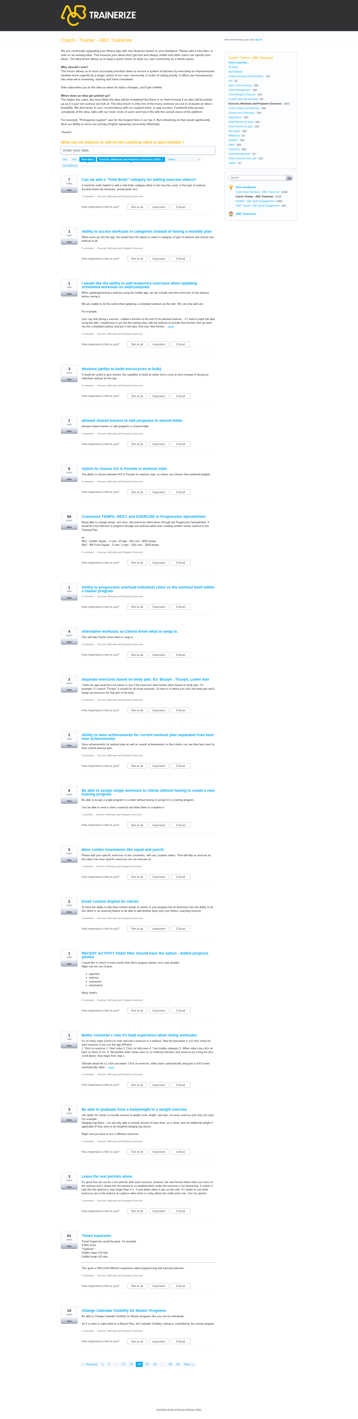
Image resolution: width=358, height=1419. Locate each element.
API (230, 80)
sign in (258, 39)
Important (160, 207)
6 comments (88, 552)
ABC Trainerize (246, 213)
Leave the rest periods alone (107, 1176)
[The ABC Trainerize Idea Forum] (98, 15)
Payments (234, 149)
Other (232, 144)
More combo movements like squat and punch (123, 850)
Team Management (239, 153)
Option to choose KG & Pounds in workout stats (124, 469)
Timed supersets (96, 1236)
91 (178, 1364)
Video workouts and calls (243, 158)
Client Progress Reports (242, 94)
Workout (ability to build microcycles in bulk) (121, 369)
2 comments (88, 1275)
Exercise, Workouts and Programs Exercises (120, 196)
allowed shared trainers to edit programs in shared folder (132, 420)
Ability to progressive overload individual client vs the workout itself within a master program (148, 589)
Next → (189, 1364)
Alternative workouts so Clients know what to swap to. (130, 631)
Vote (69, 190)
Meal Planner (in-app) (241, 121)
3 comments (88, 1331)
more (171, 326)
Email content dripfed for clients (110, 901)
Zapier (232, 163)
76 (155, 1364)
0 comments (88, 196)
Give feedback (246, 187)
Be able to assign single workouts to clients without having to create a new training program (148, 792)
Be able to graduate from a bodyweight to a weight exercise (134, 1109)
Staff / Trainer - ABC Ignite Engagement (258, 205)
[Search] (289, 177)
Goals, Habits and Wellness (244, 108)
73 (131, 1364)
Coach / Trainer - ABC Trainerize (255, 196)
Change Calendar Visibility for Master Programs (124, 1310)
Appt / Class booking (240, 85)
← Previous (89, 1364)
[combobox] (258, 177)
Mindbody (234, 135)
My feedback (70, 165)
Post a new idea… (239, 62)
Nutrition (233, 140)
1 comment (87, 814)
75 (147, 1364)
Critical (183, 207)
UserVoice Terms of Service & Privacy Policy (179, 1409)
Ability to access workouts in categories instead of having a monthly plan (147, 231)
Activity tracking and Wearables (246, 76)
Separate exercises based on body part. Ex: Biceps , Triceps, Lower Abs (145, 679)
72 (123, 1364)
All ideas (233, 67)
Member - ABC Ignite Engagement (255, 201)
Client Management (240, 90)
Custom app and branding (243, 99)
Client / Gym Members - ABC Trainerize (258, 192)
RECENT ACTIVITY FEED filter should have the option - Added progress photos (145, 955)
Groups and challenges (242, 112)
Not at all (139, 207)
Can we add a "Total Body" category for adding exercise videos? (139, 180)
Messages (234, 131)
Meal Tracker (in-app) (241, 126)
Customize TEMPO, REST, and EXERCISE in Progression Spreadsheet (144, 516)
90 (170, 1364)
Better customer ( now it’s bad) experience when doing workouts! (139, 1035)
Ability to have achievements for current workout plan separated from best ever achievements (148, 737)
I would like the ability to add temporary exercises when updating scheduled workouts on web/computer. (139, 285)
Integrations (235, 117)
